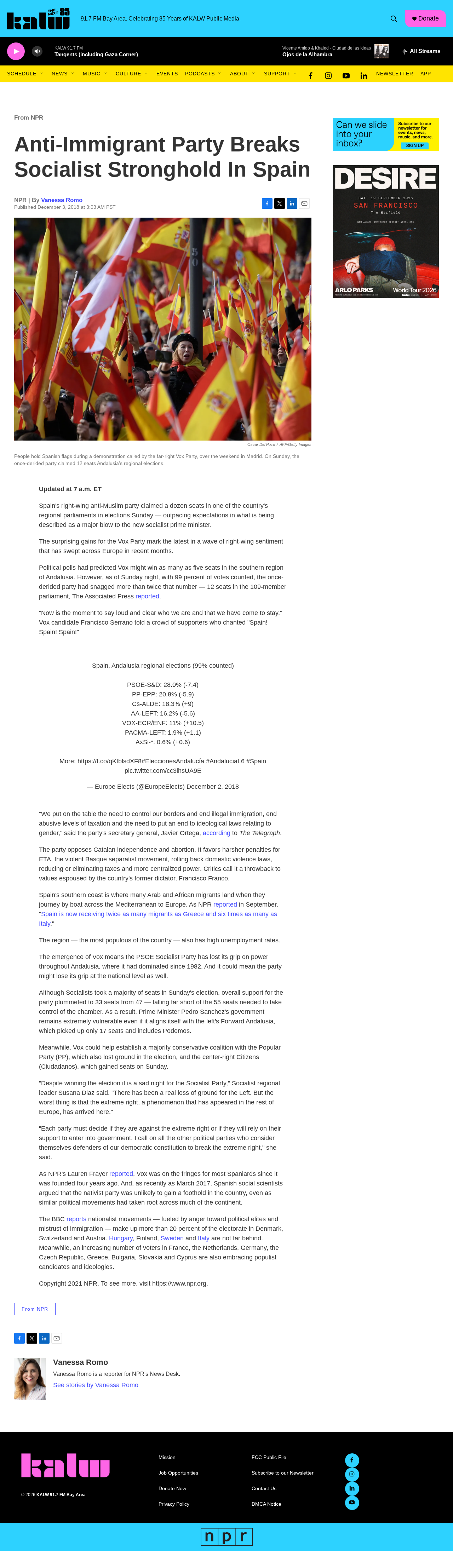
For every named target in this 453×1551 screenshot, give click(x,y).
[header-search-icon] (394, 19)
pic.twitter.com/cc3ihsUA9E (163, 770)
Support (277, 73)
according (217, 833)
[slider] (48, 51)
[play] (16, 51)
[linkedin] (364, 74)
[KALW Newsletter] (386, 134)
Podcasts (200, 73)
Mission (167, 1457)
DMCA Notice (266, 1504)
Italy (204, 1238)
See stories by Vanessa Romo (95, 1385)
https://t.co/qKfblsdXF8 (110, 761)
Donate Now (172, 1488)
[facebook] (310, 74)
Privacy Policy (174, 1504)
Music (92, 73)
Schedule (21, 73)
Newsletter (394, 73)
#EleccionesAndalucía (173, 761)
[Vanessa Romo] (30, 1379)
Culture (128, 73)
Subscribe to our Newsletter (283, 1473)
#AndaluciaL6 (225, 761)
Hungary (121, 1238)
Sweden (172, 1238)
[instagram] (328, 74)
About (239, 73)
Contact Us (264, 1488)
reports (77, 1219)
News (60, 73)
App (425, 73)
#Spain (256, 761)
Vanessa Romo (61, 200)
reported (147, 596)
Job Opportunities (178, 1473)
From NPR (28, 117)
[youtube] (346, 74)
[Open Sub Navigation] (42, 73)
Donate (428, 18)
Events (167, 73)
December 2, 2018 (213, 786)
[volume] (37, 51)
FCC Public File (269, 1457)
